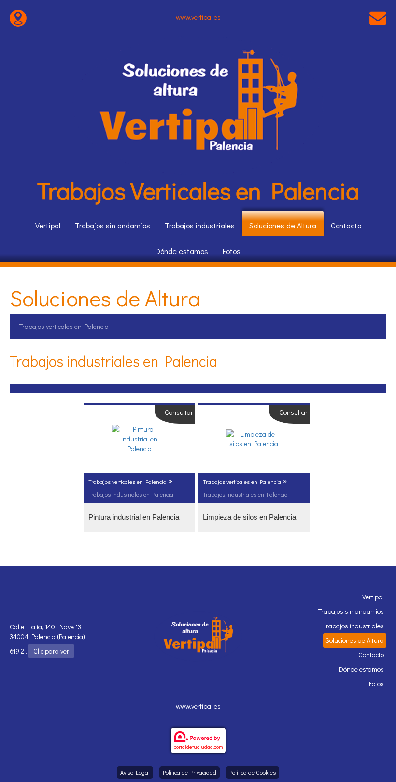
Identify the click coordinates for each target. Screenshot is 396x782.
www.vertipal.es (198, 17)
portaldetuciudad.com (198, 746)
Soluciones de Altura (282, 225)
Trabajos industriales (200, 225)
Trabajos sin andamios (112, 225)
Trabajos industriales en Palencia (130, 494)
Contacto (346, 225)
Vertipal (47, 225)
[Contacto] (377, 17)
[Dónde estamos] (18, 17)
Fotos (231, 251)
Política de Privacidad (189, 772)
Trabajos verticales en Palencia (64, 326)
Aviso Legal (135, 772)
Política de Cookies (252, 772)
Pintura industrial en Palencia (133, 517)
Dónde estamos (182, 251)
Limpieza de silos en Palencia (249, 517)
